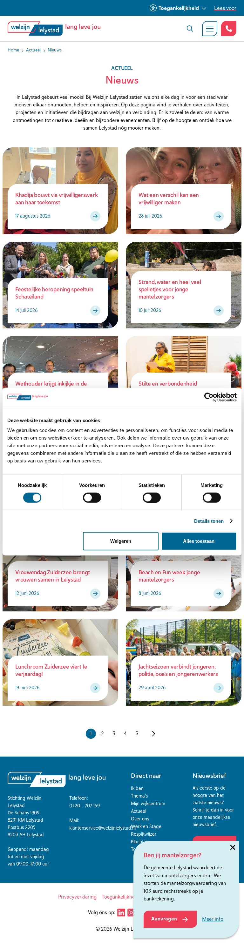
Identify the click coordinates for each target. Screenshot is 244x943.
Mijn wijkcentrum (148, 803)
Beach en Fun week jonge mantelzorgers (169, 576)
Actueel (138, 811)
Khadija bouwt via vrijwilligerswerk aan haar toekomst (56, 198)
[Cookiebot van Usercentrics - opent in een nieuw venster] (209, 397)
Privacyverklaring (77, 896)
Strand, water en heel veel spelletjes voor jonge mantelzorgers (170, 289)
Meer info (212, 919)
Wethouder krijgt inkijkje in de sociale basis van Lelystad (51, 387)
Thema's (139, 796)
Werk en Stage (146, 826)
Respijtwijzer (143, 834)
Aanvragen (164, 918)
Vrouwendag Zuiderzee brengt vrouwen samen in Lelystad (52, 576)
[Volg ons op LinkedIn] (121, 912)
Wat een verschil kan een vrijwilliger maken (169, 198)
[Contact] (228, 28)
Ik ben (137, 788)
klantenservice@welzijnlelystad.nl (102, 828)
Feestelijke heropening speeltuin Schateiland (54, 293)
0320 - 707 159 (84, 806)
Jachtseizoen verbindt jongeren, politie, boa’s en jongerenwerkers (178, 670)
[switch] (92, 497)
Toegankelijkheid (179, 7)
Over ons (140, 819)
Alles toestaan (198, 541)
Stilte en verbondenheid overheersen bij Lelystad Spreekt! (179, 387)
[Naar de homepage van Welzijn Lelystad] (56, 28)
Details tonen (209, 520)
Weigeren (120, 541)
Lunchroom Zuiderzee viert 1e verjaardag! (51, 670)
